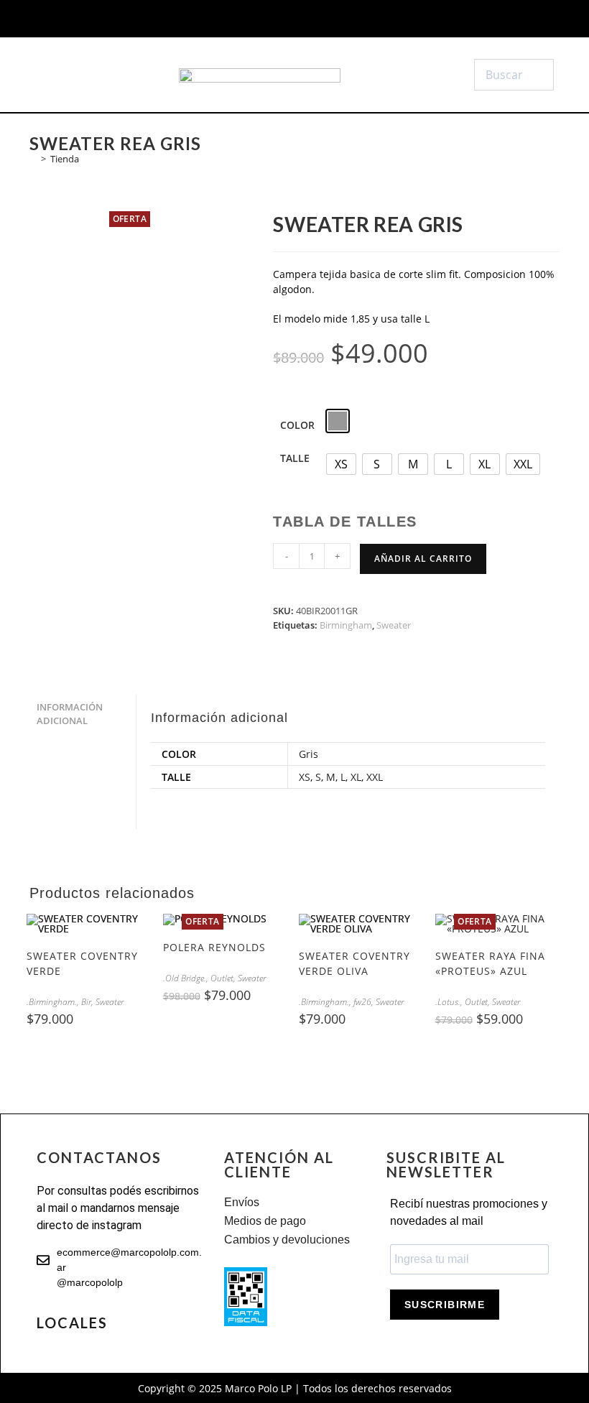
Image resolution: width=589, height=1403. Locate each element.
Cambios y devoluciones (287, 1239)
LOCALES (72, 1322)
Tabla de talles (345, 521)
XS (304, 777)
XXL (374, 777)
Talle (295, 458)
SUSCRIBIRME (444, 1304)
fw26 (362, 1002)
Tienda (64, 158)
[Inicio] (33, 158)
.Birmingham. (52, 1002)
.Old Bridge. (184, 978)
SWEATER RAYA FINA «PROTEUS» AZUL (490, 963)
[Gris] (337, 421)
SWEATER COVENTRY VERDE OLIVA (354, 963)
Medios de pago (265, 1221)
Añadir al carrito (423, 558)
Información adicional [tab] (70, 714)
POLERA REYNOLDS (214, 947)
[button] (72, 75)
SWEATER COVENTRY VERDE (82, 963)
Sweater (393, 625)
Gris (308, 754)
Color (297, 425)
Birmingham (346, 625)
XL (356, 777)
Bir (86, 1002)
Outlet (221, 978)
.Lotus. (447, 1002)
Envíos (241, 1202)
